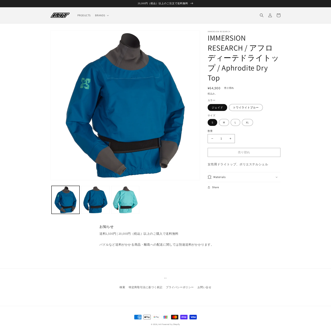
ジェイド (217, 107)
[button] (101, 15)
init (159, 324)
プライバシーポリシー (180, 287)
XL (247, 122)
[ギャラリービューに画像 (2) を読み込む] (95, 200)
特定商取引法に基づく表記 (145, 287)
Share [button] (215, 187)
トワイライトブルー (246, 107)
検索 (122, 287)
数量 (210, 131)
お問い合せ (204, 287)
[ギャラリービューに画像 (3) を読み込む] (125, 200)
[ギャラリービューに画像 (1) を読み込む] (65, 200)
